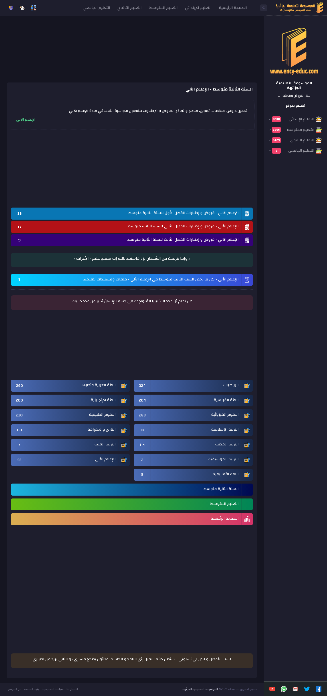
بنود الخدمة (31, 689)
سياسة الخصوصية (53, 689)
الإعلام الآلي (25, 119)
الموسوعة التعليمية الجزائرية (200, 689)
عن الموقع (14, 689)
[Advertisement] (132, 51)
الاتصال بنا (72, 689)
